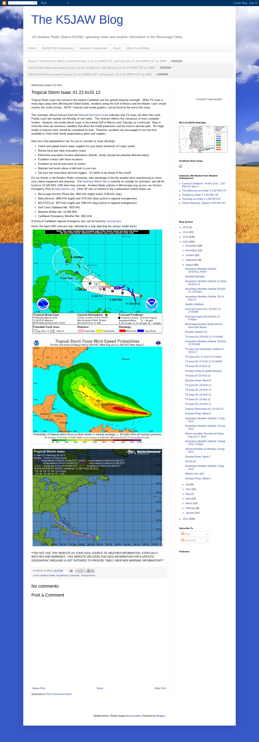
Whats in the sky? (194, 473)
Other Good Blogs (138, 48)
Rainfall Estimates (195, 276)
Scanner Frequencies (93, 48)
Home (32, 48)
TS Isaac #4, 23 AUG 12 (198, 394)
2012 (186, 241)
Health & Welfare (194, 304)
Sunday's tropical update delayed (203, 371)
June (189, 489)
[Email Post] (70, 570)
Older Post (160, 688)
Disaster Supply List (196, 331)
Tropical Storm (88, 575)
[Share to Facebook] (89, 571)
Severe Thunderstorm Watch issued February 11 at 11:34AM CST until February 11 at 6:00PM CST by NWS (97, 61)
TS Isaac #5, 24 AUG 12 (198, 389)
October (190, 255)
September (192, 260)
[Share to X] (85, 571)
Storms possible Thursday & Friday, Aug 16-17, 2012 (204, 435)
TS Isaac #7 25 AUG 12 (198, 375)
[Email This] (77, 571)
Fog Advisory (62, 575)
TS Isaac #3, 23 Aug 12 (197, 399)
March (189, 503)
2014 (186, 232)
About (116, 48)
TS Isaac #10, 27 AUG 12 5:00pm (203, 356)
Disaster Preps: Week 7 (198, 456)
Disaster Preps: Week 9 (198, 380)
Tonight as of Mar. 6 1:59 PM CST (200, 195)
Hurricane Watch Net (94, 181)
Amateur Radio (47, 575)
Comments (190, 540)
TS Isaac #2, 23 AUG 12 (198, 404)
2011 (186, 518)
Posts (187, 534)
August (190, 264)
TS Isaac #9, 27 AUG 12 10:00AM (203, 361)
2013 (186, 236)
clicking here (113, 221)
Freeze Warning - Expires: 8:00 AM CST (204, 203)
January (190, 512)
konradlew (135, 715)
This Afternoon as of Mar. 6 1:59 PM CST (204, 190)
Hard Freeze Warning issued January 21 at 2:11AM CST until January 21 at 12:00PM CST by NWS (91, 67)
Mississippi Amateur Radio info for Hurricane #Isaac (203, 325)
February (191, 508)
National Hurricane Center (93, 115)
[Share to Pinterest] (93, 571)
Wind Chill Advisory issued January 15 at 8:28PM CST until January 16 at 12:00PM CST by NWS (90, 74)
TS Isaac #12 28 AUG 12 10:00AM (204, 336)
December (192, 245)
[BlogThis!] (81, 571)
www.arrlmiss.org (64, 188)
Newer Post (38, 688)
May (188, 494)
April (188, 498)
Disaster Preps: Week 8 (198, 413)
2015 (186, 227)
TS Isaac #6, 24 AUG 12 (198, 385)
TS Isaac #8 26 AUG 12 (198, 366)
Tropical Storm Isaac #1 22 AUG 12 (204, 408)
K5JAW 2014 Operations (57, 48)
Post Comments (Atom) (59, 694)
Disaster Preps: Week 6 (198, 478)
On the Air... (191, 461)
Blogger (160, 715)
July (188, 484)
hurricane (75, 575)
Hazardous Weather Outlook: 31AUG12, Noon (201, 270)
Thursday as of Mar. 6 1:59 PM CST (201, 199)
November (192, 250)
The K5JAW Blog (77, 19)
